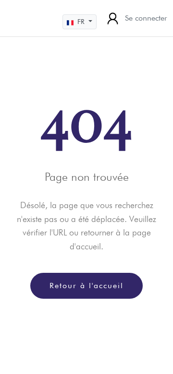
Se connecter (146, 18)
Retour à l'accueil (86, 285)
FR (80, 21)
